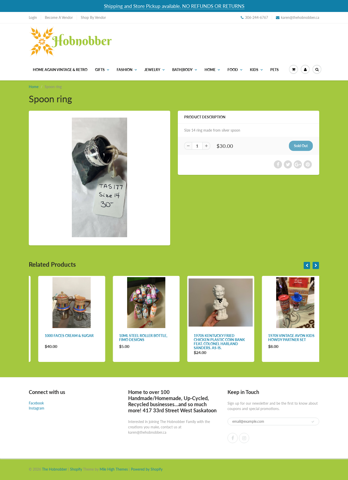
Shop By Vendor (93, 17)
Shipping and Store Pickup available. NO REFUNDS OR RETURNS (174, 6)
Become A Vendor (59, 17)
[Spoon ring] (99, 177)
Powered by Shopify (147, 469)
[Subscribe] (313, 422)
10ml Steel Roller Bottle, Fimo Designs (134, 337)
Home (210, 69)
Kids (254, 69)
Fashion (124, 69)
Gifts (100, 69)
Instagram (36, 408)
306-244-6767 (256, 17)
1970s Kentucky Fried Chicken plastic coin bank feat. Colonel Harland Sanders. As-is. (209, 341)
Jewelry (152, 69)
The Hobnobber (54, 469)
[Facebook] (232, 438)
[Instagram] (244, 438)
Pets (274, 69)
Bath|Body (182, 69)
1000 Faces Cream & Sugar (59, 335)
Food (232, 69)
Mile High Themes (114, 469)
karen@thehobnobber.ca (300, 17)
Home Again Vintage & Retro (60, 69)
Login (33, 17)
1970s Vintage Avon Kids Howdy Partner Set (282, 337)
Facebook (36, 403)
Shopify (76, 469)
